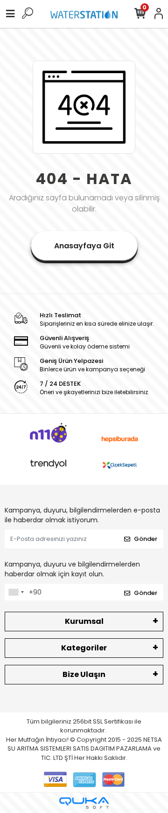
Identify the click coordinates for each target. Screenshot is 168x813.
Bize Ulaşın (84, 674)
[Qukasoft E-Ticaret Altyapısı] (84, 803)
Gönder (145, 538)
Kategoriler (84, 647)
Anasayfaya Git (84, 245)
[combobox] (16, 592)
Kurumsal (84, 621)
